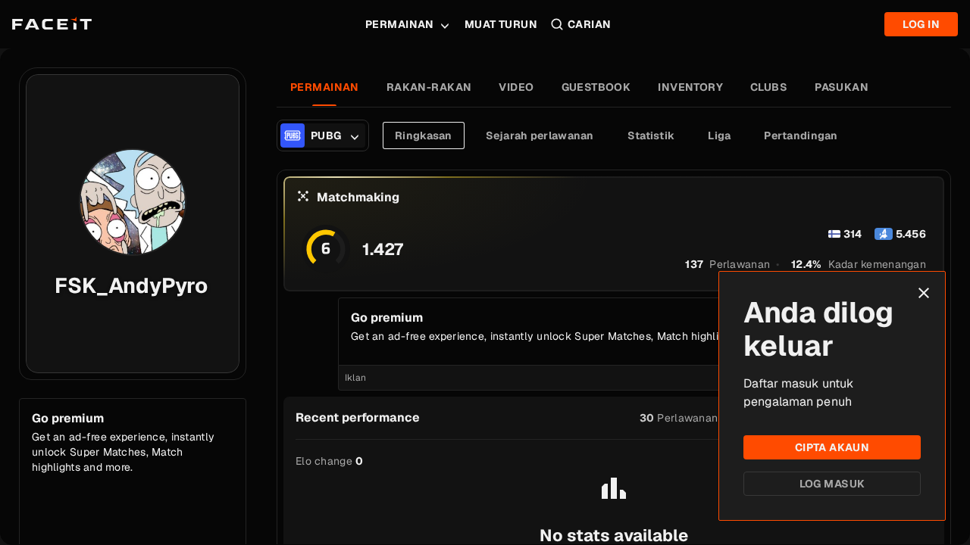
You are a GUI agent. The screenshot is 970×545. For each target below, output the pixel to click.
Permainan (399, 24)
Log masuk (832, 483)
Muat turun (501, 24)
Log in (921, 24)
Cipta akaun (832, 447)
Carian (590, 24)
